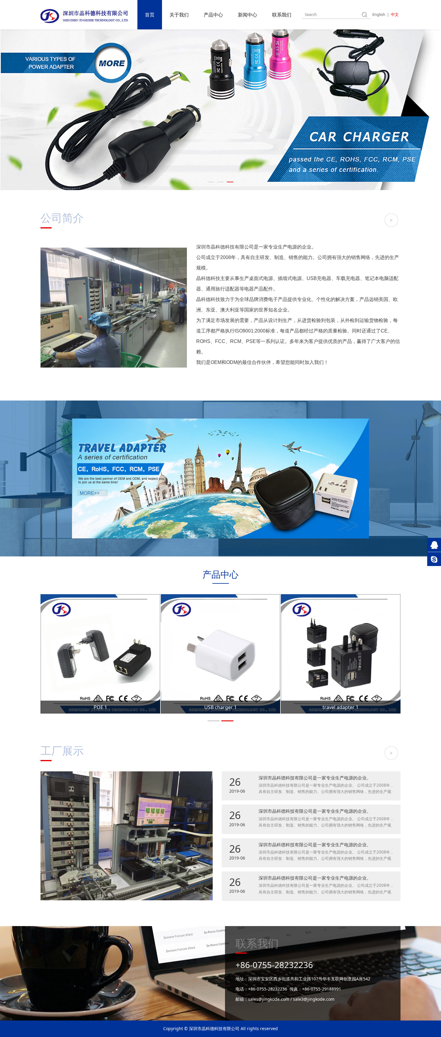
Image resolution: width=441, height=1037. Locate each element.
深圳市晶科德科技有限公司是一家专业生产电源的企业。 (315, 778)
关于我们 (179, 14)
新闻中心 (247, 14)
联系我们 (281, 14)
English (378, 14)
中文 (395, 14)
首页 (149, 14)
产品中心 (213, 14)
